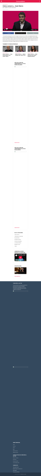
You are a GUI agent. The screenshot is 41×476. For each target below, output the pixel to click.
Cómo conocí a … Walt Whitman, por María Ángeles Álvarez (32, 55)
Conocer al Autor (23, 474)
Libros (14, 447)
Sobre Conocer (15, 450)
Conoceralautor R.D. (16, 462)
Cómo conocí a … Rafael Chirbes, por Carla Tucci (20, 55)
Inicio (14, 444)
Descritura (14, 459)
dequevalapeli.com (17, 276)
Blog (13, 449)
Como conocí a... (5, 4)
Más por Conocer (15, 457)
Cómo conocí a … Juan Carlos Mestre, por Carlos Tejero (7, 55)
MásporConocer (15, 452)
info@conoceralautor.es (18, 468)
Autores (14, 446)
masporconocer (17, 227)
